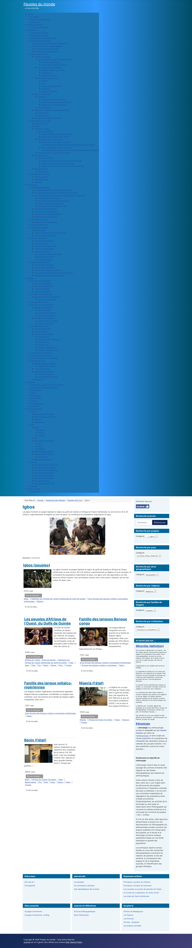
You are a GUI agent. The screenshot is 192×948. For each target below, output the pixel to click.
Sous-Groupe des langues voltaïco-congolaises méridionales (105, 663)
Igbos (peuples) (36, 565)
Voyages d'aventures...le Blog (37, 915)
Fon (39, 665)
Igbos (26, 599)
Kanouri (126, 720)
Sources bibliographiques (84, 911)
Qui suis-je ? (30, 882)
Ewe (33, 665)
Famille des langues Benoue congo (103, 621)
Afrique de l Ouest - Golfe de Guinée (40, 660)
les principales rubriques (84, 885)
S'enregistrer (30, 885)
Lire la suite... (32, 607)
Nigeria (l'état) (91, 683)
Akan (27, 665)
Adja (71, 663)
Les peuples (79, 882)
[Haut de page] (188, 944)
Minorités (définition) (150, 646)
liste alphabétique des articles (86, 889)
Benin (27, 779)
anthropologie (143, 736)
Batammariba (30, 782)
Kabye (53, 665)
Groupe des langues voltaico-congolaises (99, 665)
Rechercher (161, 522)
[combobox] (144, 522)
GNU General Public (74, 942)
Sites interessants (81, 915)
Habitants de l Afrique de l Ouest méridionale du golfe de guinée (58, 599)
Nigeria (40, 601)
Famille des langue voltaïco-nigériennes (48, 685)
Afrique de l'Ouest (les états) (100, 720)
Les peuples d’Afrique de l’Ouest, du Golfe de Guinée (47, 621)
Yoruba (68, 665)
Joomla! (27, 942)
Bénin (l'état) (35, 740)
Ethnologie (143, 723)
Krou (61, 665)
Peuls (68, 782)
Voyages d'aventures (33, 911)
